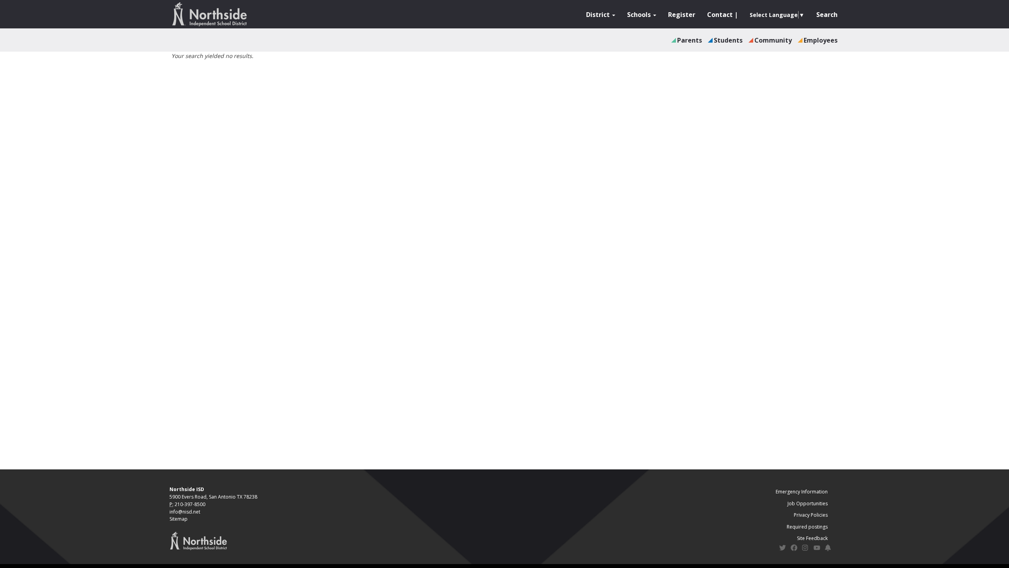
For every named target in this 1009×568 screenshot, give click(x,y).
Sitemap (178, 519)
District (598, 14)
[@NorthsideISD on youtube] (817, 549)
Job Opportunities (807, 503)
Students (728, 40)
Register (681, 14)
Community (773, 40)
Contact (720, 14)
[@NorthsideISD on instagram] (805, 548)
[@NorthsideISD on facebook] (794, 548)
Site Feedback (812, 538)
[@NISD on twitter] (782, 548)
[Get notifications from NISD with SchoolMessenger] (828, 548)
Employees (821, 40)
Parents (689, 40)
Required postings (807, 526)
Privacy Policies (811, 515)
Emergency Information (802, 491)
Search (827, 14)
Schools (639, 14)
